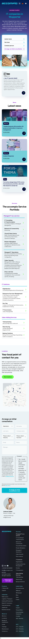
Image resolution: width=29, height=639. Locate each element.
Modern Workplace (20, 548)
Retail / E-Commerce (7, 603)
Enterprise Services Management (20, 564)
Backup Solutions (20, 581)
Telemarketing (19, 577)
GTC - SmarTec (20, 631)
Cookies (18, 616)
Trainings (4, 626)
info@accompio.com (10, 476)
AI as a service (19, 556)
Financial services (6, 605)
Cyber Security (19, 554)
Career (3, 624)
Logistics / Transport (7, 598)
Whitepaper (19, 593)
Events (17, 599)
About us (4, 616)
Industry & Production (7, 601)
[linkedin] (5, 565)
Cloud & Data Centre (21, 545)
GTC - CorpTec (19, 626)
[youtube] (7, 565)
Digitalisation (19, 561)
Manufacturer (5, 629)
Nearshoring (19, 579)
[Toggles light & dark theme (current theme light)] (26, 3)
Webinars (18, 590)
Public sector (5, 596)
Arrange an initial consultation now (14, 490)
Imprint (18, 607)
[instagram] (2, 565)
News (17, 597)
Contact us (5, 631)
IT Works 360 (5, 588)
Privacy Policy (7, 485)
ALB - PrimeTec (19, 618)
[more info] (23, 93)
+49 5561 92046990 (7, 568)
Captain (4, 590)
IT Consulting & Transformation (20, 538)
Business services (6, 609)
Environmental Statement (19, 613)
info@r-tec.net (7, 517)
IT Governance (19, 570)
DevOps (18, 568)
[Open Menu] (19, 3)
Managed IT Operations (19, 551)
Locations (4, 618)
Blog (17, 595)
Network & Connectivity (19, 542)
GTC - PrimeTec (20, 629)
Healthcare (4, 607)
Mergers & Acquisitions (5, 621)
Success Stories (20, 588)
